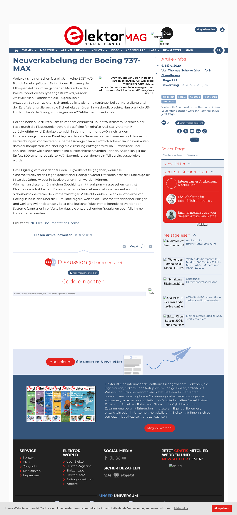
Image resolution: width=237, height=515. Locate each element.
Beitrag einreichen (80, 479)
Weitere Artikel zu (181, 155)
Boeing (182, 97)
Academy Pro (136, 50)
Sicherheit (168, 97)
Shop (189, 50)
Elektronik (169, 101)
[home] (16, 50)
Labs (153, 50)
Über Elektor (75, 461)
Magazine (47, 50)
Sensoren (211, 97)
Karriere (72, 484)
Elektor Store (75, 475)
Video (115, 50)
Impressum (31, 475)
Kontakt (28, 457)
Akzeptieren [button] (221, 508)
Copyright (30, 466)
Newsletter (172, 50)
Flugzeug (195, 97)
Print (194, 139)
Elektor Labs (75, 470)
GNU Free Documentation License (53, 223)
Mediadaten (32, 471)
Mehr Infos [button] (181, 508)
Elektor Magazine (79, 466)
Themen (28, 50)
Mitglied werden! (206, 29)
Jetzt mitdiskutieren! (191, 122)
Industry (98, 50)
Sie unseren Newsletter (86, 362)
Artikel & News (72, 50)
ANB (26, 462)
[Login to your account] (222, 29)
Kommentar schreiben (84, 272)
